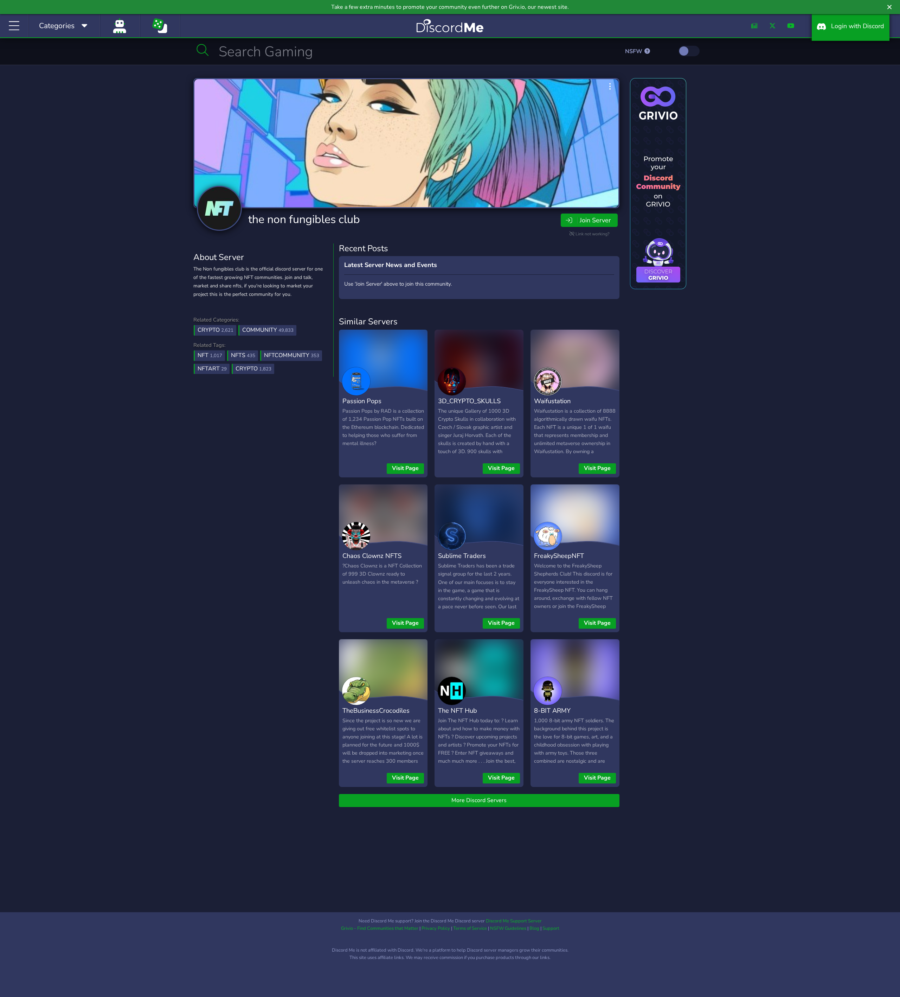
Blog (534, 928)
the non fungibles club (304, 219)
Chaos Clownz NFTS (371, 555)
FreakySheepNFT (559, 555)
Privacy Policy (436, 928)
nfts (243, 355)
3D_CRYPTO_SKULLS (469, 400)
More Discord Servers (479, 800)
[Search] (202, 50)
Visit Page (405, 468)
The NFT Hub (457, 710)
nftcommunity (291, 355)
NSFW (634, 51)
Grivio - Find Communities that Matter (379, 928)
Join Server (595, 220)
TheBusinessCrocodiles (376, 710)
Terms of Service (470, 928)
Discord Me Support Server (514, 921)
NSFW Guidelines (508, 928)
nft (210, 355)
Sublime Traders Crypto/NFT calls (462, 560)
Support (550, 928)
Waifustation (552, 400)
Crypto (215, 330)
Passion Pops (361, 400)
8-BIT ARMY (552, 710)
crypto (253, 369)
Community (268, 330)
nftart (212, 369)
